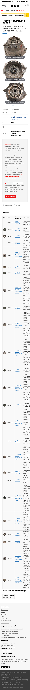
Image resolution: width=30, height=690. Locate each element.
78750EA (17, 541)
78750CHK (18, 495)
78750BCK (18, 385)
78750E (17, 533)
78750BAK (18, 288)
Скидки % (3, 612)
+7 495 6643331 (7, 1)
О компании (4, 610)
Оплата (3, 616)
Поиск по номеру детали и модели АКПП (12, 629)
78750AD (17, 228)
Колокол (17, 223)
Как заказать (5, 623)
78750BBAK (18, 322)
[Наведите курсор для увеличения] (15, 47)
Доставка (4, 614)
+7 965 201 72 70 (6, 653)
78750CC (17, 440)
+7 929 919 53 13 (6, 651)
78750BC (17, 369)
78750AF (17, 242)
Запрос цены (11, 196)
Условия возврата (6, 620)
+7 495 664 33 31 (6, 649)
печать (18, 205)
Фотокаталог (5, 635)
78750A (17, 222)
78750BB (17, 307)
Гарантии (4, 618)
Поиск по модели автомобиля (9, 631)
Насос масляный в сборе (18, 256)
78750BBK (18, 350)
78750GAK (18, 556)
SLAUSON (13, 106)
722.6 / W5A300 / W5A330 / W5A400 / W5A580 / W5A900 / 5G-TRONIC (18, 117)
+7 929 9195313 (22, 1)
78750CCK (18, 454)
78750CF (17, 479)
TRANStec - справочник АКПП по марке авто (13, 637)
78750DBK (18, 518)
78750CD (17, 472)
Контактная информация (8, 644)
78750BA (17, 272)
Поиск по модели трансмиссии (9, 633)
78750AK (17, 253)
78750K (17, 577)
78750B (17, 266)
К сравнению (8, 205)
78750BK (17, 420)
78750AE (17, 235)
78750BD (17, 404)
